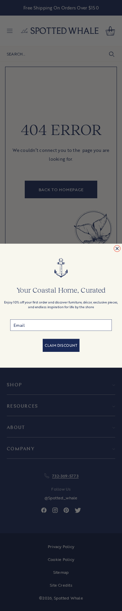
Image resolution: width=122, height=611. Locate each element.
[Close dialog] (117, 248)
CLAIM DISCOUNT (61, 345)
